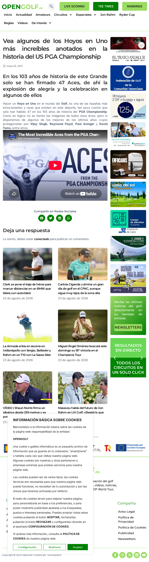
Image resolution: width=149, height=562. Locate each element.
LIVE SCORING (74, 6)
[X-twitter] (129, 555)
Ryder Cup (127, 14)
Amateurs (43, 14)
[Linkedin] (137, 555)
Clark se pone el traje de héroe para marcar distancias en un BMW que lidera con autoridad (27, 288)
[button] (51, 7)
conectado (41, 239)
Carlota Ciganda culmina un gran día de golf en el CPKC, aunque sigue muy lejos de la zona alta (81, 288)
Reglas (9, 23)
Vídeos (23, 23)
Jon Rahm (107, 14)
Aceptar (78, 547)
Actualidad (24, 14)
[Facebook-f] (115, 555)
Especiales (84, 14)
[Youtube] (144, 555)
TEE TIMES (105, 6)
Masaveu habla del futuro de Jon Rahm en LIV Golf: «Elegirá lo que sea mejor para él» (81, 412)
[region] (50, 484)
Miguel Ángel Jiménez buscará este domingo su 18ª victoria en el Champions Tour (82, 350)
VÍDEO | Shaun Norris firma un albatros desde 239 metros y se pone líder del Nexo (24, 412)
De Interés (39, 23)
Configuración (27, 547)
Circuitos (60, 14)
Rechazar (55, 547)
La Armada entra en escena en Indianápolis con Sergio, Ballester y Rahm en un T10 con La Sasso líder (27, 350)
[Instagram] (122, 555)
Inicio (8, 14)
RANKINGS (134, 6)
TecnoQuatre (54, 554)
